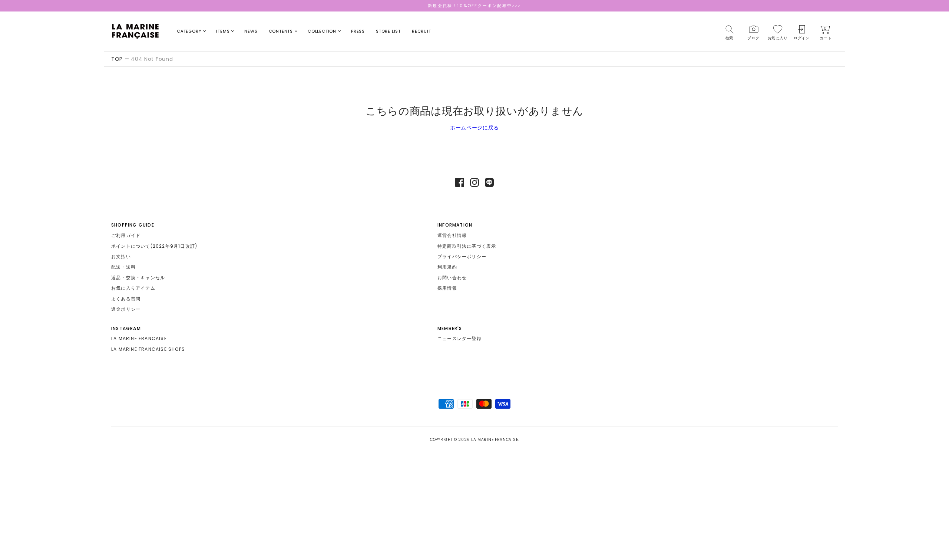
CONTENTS (281, 31)
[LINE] (489, 182)
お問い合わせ (452, 277)
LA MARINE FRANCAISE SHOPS (148, 349)
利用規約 (447, 267)
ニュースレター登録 (459, 338)
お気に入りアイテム (133, 288)
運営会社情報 (452, 235)
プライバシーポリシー (461, 256)
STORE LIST (388, 31)
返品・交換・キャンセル (138, 277)
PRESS (358, 31)
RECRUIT (421, 31)
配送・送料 (123, 267)
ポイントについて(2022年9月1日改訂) (154, 246)
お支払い (121, 256)
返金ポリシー (125, 309)
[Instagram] (474, 182)
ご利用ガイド (125, 235)
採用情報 (447, 288)
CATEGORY (189, 31)
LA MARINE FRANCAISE (139, 338)
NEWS (250, 31)
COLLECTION (322, 31)
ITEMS (222, 31)
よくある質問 (125, 299)
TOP (117, 59)
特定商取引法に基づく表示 (466, 246)
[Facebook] (459, 182)
